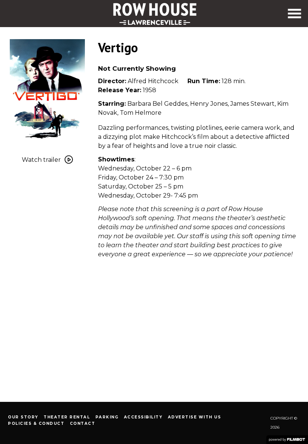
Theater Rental (67, 417)
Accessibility (143, 417)
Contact (82, 423)
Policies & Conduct (36, 423)
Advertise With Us (194, 417)
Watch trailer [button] (41, 159)
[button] (294, 13)
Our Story (23, 417)
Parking (107, 417)
